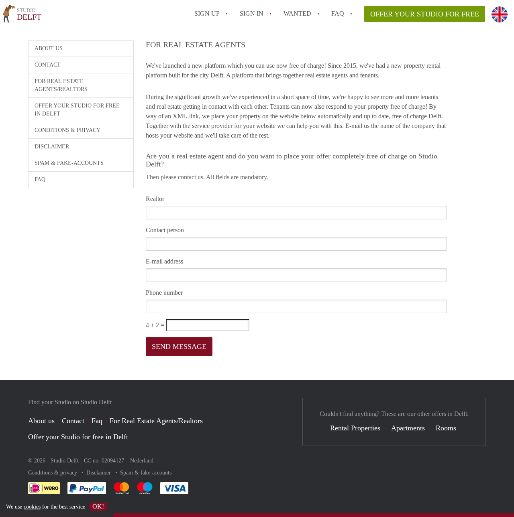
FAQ (337, 13)
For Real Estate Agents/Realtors (61, 85)
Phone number (164, 292)
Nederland (141, 461)
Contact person (165, 230)
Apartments (408, 428)
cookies (32, 507)
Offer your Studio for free (424, 14)
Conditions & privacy (67, 130)
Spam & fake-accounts (69, 163)
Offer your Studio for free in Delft (77, 110)
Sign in (251, 13)
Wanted (297, 13)
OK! (98, 506)
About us (49, 48)
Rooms (446, 428)
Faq (97, 421)
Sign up (207, 13)
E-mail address (164, 261)
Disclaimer (52, 147)
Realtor (155, 198)
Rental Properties (355, 428)
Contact (48, 65)
